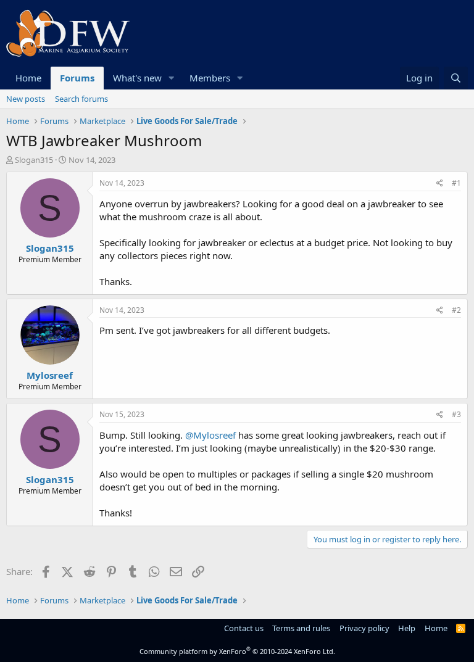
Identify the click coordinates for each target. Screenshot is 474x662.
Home (28, 78)
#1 (456, 183)
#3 (456, 414)
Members (209, 78)
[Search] (456, 78)
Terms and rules (301, 628)
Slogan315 (34, 159)
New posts (25, 98)
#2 (456, 310)
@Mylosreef (210, 435)
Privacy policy (364, 628)
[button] (171, 78)
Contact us (244, 628)
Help (406, 628)
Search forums (81, 98)
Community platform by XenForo (237, 651)
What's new (137, 78)
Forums (77, 78)
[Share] (439, 183)
